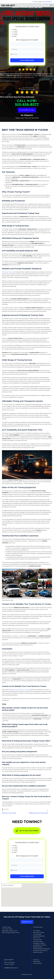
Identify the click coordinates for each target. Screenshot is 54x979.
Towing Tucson (6, 927)
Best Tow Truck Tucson (9, 813)
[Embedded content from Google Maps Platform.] (27, 895)
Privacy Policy (36, 961)
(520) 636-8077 (10, 959)
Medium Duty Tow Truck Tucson (38, 813)
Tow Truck (5, 809)
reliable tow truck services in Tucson (19, 689)
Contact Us (27, 922)
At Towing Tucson (7, 272)
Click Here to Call (27, 110)
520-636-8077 (47, 1)
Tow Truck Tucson (7, 929)
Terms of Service (37, 963)
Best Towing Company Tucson (11, 932)
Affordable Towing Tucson (9, 930)
